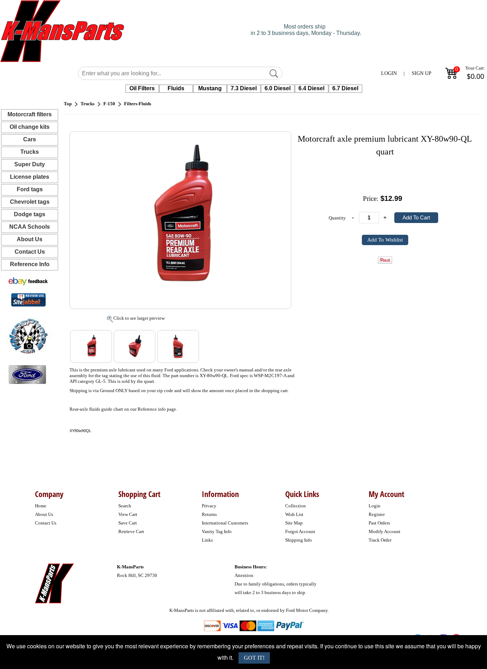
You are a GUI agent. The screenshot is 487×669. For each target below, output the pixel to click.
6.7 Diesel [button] (345, 88)
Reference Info (30, 264)
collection (295, 505)
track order (380, 540)
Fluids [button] (176, 88)
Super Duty (29, 164)
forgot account (300, 531)
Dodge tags (29, 214)
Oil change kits (30, 127)
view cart (127, 514)
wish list (294, 514)
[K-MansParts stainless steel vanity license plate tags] (27, 374)
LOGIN (389, 73)
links (207, 540)
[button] (274, 73)
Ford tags (30, 189)
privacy (209, 505)
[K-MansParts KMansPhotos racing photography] (27, 335)
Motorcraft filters (29, 114)
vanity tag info (217, 531)
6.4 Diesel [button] (311, 88)
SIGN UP (421, 73)
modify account (384, 531)
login (374, 505)
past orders (379, 523)
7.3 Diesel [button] (244, 88)
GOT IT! (254, 658)
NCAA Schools (29, 227)
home (40, 505)
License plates (29, 177)
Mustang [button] (210, 88)
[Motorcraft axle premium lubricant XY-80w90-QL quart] (180, 219)
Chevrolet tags (30, 202)
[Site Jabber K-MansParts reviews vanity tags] (28, 299)
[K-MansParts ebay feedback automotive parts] (28, 281)
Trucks (29, 152)
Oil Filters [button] (142, 88)
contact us (45, 523)
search (124, 505)
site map (294, 523)
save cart (127, 523)
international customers (225, 523)
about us (44, 514)
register (377, 514)
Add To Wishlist (385, 240)
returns (209, 514)
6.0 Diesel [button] (278, 88)
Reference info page (157, 409)
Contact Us (30, 252)
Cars (29, 139)
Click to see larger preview (139, 318)
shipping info (298, 540)
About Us (29, 239)
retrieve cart (131, 531)
